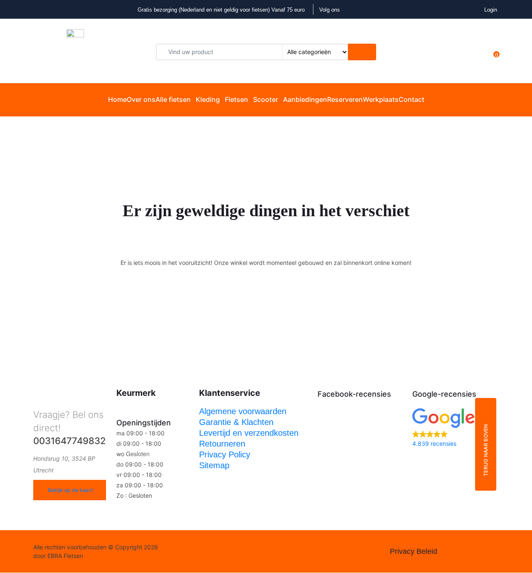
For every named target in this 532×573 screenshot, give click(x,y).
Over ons (141, 99)
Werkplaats (381, 99)
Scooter (265, 99)
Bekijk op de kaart (70, 490)
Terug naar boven (486, 450)
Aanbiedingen (305, 99)
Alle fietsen (173, 99)
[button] (455, 428)
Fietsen (236, 99)
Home (117, 99)
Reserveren (345, 99)
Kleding (208, 99)
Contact (411, 99)
